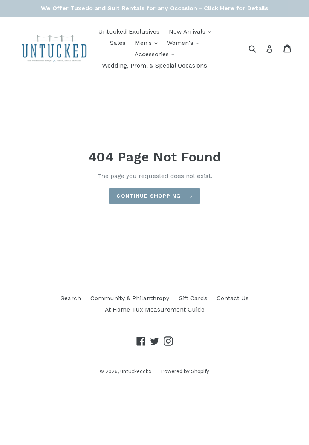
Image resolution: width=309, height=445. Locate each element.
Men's (148, 42)
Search (71, 298)
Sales (117, 42)
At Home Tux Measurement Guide (155, 309)
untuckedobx (135, 371)
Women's (185, 42)
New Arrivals (192, 31)
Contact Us (233, 298)
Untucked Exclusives (128, 31)
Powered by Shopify (185, 371)
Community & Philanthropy (129, 298)
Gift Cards (193, 298)
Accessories (156, 54)
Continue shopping (148, 196)
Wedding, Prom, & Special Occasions (154, 65)
